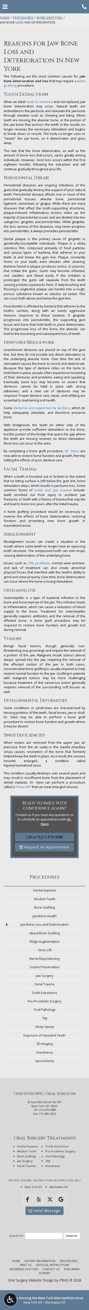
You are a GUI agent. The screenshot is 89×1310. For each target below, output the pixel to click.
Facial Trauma (44, 984)
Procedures (23, 17)
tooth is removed (39, 101)
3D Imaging (45, 1043)
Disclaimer (72, 1269)
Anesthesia (44, 1052)
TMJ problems (39, 563)
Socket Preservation (45, 967)
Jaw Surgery (44, 975)
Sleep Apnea (44, 1026)
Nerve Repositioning (44, 958)
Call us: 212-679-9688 (44, 837)
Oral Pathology (44, 1009)
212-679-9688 (47, 1110)
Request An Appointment (46, 847)
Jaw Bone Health (45, 916)
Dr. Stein (72, 451)
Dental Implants (44, 890)
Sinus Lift (44, 950)
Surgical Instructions (52, 1265)
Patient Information (39, 1261)
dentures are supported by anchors (41, 408)
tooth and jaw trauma (53, 490)
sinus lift (23, 787)
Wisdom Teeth (44, 899)
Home (5, 17)
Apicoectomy (44, 1061)
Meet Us (25, 1265)
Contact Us (51, 1269)
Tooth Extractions (44, 992)
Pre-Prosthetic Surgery (44, 1001)
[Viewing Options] (10, 1299)
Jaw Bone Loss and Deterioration (45, 924)
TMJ (44, 1018)
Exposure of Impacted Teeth (44, 1035)
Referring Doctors (24, 1269)
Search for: (16, 1235)
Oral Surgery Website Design (31, 1280)
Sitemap (44, 1273)
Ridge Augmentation (45, 941)
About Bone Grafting (44, 933)
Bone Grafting (50, 17)
